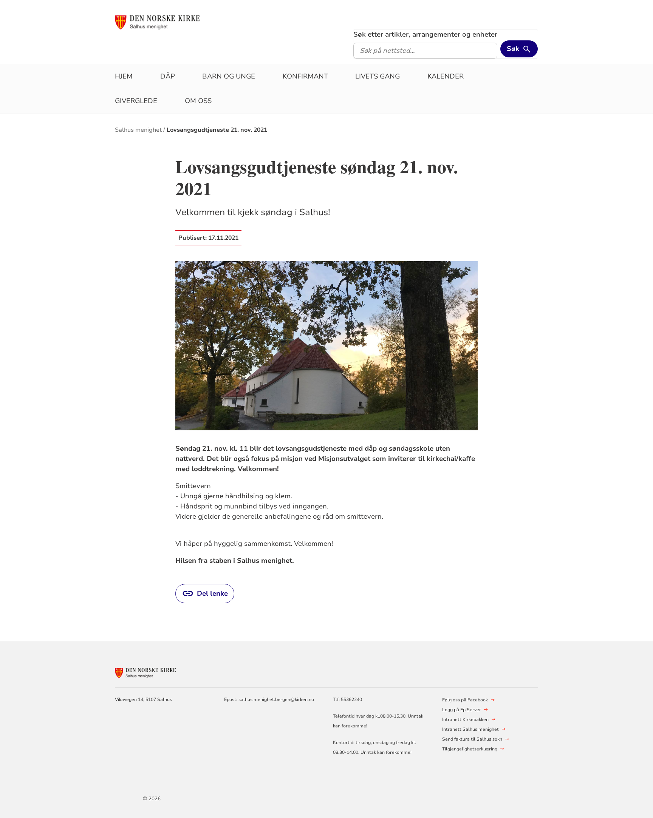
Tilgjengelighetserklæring (469, 749)
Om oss (198, 100)
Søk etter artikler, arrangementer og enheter (425, 34)
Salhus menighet (138, 130)
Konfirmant (305, 76)
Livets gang (377, 76)
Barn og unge (228, 76)
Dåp (167, 76)
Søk (513, 48)
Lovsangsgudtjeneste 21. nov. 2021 (217, 130)
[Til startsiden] (173, 21)
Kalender (445, 76)
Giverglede (136, 100)
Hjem (124, 76)
